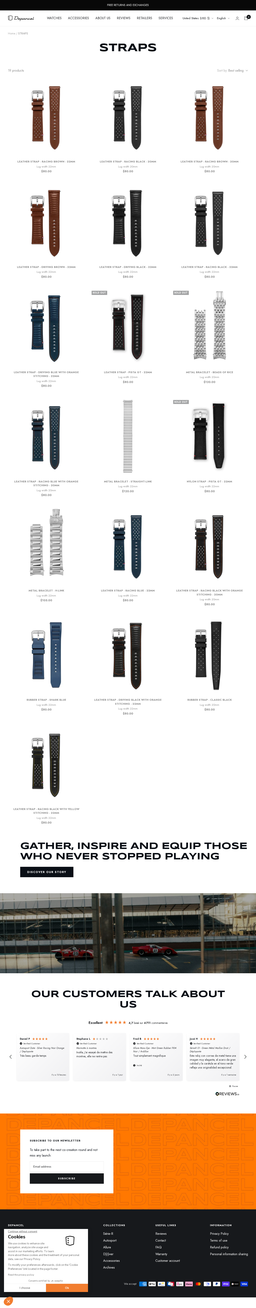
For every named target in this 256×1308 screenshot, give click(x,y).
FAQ (158, 1247)
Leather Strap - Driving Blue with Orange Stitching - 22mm (46, 374)
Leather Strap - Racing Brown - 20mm (210, 161)
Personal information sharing (229, 1254)
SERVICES (166, 18)
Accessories (111, 1260)
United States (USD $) (196, 18)
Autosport (109, 1240)
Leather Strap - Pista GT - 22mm (128, 372)
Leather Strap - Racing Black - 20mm (128, 161)
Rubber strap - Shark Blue (46, 700)
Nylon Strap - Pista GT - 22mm (209, 481)
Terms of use (218, 1240)
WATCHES (54, 18)
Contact (160, 1240)
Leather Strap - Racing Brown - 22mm (46, 161)
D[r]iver (108, 1254)
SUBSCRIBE (67, 1178)
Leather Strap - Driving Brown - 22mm (46, 267)
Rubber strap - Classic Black (209, 700)
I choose (25, 1288)
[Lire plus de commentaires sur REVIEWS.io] (227, 1095)
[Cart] (246, 18)
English (221, 18)
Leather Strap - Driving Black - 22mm (127, 267)
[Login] (237, 18)
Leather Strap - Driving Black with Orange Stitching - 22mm (128, 702)
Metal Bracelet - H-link (46, 590)
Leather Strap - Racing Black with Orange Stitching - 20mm (209, 592)
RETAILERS (144, 18)
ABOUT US (102, 18)
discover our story (46, 872)
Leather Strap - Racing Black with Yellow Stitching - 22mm (46, 811)
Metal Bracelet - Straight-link (128, 481)
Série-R (108, 1233)
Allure (107, 1247)
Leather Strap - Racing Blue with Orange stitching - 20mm (46, 483)
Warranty (161, 1254)
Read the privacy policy (21, 1274)
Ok (67, 1288)
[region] (128, 1057)
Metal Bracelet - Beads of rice (209, 372)
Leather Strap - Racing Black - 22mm (209, 267)
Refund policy (219, 1247)
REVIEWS (123, 18)
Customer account (167, 1260)
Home (11, 33)
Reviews (161, 1233)
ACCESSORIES (78, 18)
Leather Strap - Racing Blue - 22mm (128, 590)
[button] (8, 1301)
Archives (109, 1267)
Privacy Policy (219, 1233)
